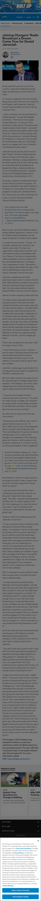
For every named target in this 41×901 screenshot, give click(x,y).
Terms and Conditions (23, 848)
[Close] (38, 840)
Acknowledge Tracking (21, 897)
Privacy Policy (19, 853)
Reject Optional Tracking (20, 890)
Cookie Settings (7, 886)
